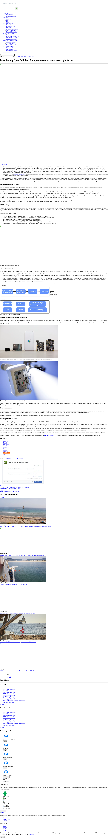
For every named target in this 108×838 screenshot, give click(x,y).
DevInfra (8, 27)
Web (7, 22)
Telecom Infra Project (19, 174)
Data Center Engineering (12, 36)
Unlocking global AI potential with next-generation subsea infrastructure (18, 642)
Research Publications (11, 32)
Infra (13, 458)
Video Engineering (11, 42)
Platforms (5, 17)
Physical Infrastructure (9, 33)
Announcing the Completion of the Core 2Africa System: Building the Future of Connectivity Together (25, 526)
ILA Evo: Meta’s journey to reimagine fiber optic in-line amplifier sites (17, 670)
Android (8, 19)
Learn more (6, 777)
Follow (5, 741)
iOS (7, 20)
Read (5, 750)
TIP (22, 432)
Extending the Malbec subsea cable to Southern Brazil (13, 584)
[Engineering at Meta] (8, 4)
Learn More (3, 810)
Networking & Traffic (11, 37)
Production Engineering (12, 29)
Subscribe (6, 781)
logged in (9, 677)
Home (4, 817)
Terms (4, 826)
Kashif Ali (4, 164)
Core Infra (8, 24)
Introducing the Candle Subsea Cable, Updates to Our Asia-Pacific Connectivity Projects (22, 555)
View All (2, 497)
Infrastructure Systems (9, 23)
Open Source (6, 13)
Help (4, 830)
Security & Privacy (11, 30)
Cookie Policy (31, 834)
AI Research (9, 49)
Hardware (8, 458)
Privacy (5, 827)
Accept (2, 837)
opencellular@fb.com (49, 435)
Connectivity (9, 34)
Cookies (5, 828)
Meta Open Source (11, 16)
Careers (5, 820)
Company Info (6, 819)
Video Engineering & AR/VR (10, 40)
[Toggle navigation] (16, 8)
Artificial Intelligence (8, 46)
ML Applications (10, 47)
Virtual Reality (10, 43)
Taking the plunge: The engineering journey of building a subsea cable (17, 613)
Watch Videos (6, 52)
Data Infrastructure (11, 26)
